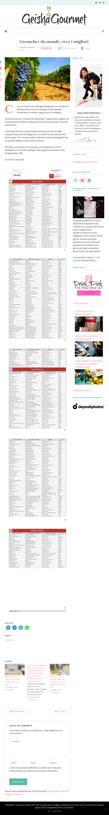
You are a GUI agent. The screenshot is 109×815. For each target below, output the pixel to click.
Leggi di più (56, 811)
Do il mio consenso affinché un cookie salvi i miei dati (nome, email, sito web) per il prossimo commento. (35, 769)
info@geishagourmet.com (85, 161)
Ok (49, 811)
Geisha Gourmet (27, 47)
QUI (94, 257)
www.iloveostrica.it (82, 390)
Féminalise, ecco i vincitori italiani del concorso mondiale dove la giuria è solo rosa (58, 681)
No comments (69, 48)
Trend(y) (46, 48)
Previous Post (17, 711)
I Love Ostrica (80, 303)
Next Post (60, 711)
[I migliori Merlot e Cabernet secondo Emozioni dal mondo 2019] (15, 669)
